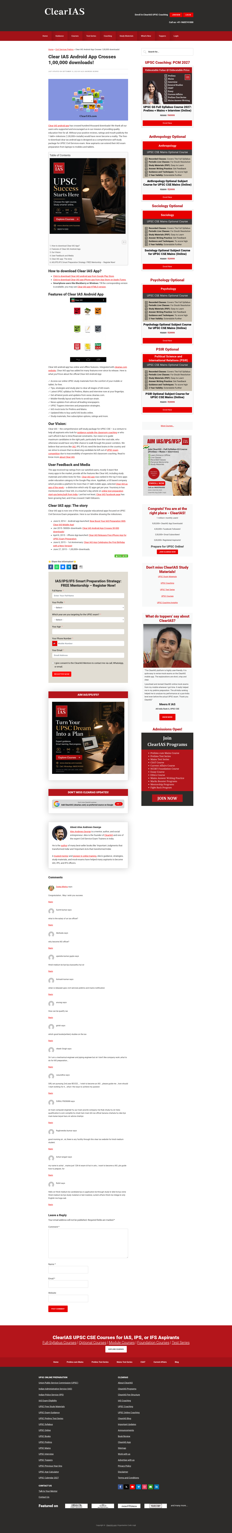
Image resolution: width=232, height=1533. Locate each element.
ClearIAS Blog (124, 1418)
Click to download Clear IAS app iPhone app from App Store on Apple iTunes (89, 279)
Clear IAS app (88, 477)
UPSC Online (45, 1430)
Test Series (181, 1342)
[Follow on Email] (150, 1486)
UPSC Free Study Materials (52, 1406)
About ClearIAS (125, 1383)
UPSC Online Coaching (129, 1412)
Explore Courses (116, 1349)
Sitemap (122, 1448)
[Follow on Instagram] (144, 1486)
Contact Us (44, 1497)
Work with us (124, 1454)
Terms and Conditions (128, 1478)
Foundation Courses (153, 1342)
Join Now (176, 15)
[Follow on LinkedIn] (156, 1486)
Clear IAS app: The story (62, 259)
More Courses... (167, 426)
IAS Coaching (124, 1400)
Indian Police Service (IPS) (51, 1394)
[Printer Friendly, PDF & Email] (121, 556)
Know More (167, 717)
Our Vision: (56, 252)
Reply (50, 902)
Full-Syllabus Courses (59, 1342)
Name (52, 1264)
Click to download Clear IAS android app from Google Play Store (83, 276)
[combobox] (54, 643)
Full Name (57, 590)
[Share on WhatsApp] (56, 567)
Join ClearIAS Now (167, 552)
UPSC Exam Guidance (49, 1412)
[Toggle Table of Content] (123, 242)
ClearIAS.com (111, 1525)
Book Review (124, 1436)
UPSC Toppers (46, 1460)
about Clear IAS (67, 457)
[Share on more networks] (74, 567)
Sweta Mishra (62, 887)
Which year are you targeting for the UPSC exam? (75, 614)
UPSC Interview (46, 1454)
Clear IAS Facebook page (108, 494)
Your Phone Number (61, 638)
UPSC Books (45, 1436)
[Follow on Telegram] (138, 1486)
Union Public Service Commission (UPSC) (58, 1383)
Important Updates (127, 1424)
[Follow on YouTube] (132, 1486)
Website (52, 1293)
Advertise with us (126, 1460)
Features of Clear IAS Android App (66, 249)
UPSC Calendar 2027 (49, 1478)
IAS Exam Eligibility (48, 1400)
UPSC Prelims (45, 1442)
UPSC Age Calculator (49, 1472)
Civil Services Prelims (64, 49)
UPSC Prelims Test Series (51, 1418)
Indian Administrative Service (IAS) (55, 1389)
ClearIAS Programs (127, 1389)
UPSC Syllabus (46, 1424)
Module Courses (122, 1342)
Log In (188, 15)
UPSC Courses (167, 596)
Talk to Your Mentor (48, 1491)
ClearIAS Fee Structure (129, 1394)
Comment (53, 1227)
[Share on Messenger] (62, 567)
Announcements (126, 1430)
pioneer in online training (84, 856)
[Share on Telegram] (68, 567)
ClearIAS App (124, 1442)
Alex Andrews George (80, 831)
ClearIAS (65, 12)
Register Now (61, 674)
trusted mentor (61, 856)
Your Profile (57, 602)
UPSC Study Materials (167, 576)
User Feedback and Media (63, 256)
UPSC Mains (45, 1448)
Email (51, 1278)
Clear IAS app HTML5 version (91, 287)
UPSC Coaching (167, 583)
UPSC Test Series (167, 589)
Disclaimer (123, 1472)
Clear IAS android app (58, 125)
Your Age (56, 626)
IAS (74, 446)
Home (50, 49)
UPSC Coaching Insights (167, 603)
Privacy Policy (124, 1466)
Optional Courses (92, 1342)
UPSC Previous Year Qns (50, 1466)
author (64, 845)
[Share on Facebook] (50, 567)
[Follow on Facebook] (120, 1486)
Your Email (57, 650)
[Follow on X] (126, 1486)
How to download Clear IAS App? (66, 246)
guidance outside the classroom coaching (97, 432)
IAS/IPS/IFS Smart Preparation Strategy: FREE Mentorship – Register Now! (83, 262)
